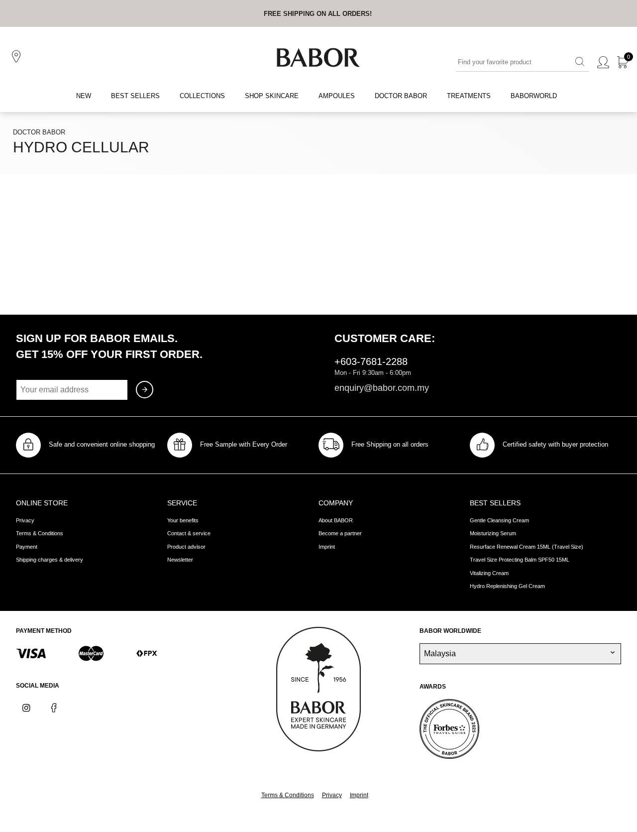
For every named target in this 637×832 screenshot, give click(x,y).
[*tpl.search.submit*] (579, 62)
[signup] (144, 389)
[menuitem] (83, 96)
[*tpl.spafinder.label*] (18, 56)
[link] (318, 13)
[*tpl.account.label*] (603, 62)
